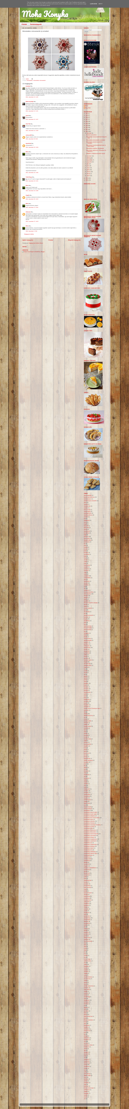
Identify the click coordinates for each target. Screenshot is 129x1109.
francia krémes (87, 638)
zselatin (85, 1095)
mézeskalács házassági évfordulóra (92, 824)
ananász (86, 507)
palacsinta (86, 909)
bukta (85, 550)
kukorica (86, 742)
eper (85, 609)
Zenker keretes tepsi (89, 1088)
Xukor (85, 1077)
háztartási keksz (88, 665)
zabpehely (86, 1082)
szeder (85, 994)
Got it (100, 3)
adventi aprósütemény (89, 497)
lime (85, 769)
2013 (87, 127)
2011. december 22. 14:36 (32, 172)
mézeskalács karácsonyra (90, 830)
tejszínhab (28, 143)
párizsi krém (87, 916)
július (88, 163)
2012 (87, 129)
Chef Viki (28, 123)
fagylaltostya (87, 620)
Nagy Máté (88, 107)
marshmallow (87, 794)
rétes (85, 944)
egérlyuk (86, 597)
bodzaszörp (86, 541)
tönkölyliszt (86, 1039)
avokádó (86, 516)
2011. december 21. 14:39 (32, 130)
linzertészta (86, 774)
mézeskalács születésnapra (90, 844)
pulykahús (86, 932)
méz (85, 805)
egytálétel (86, 601)
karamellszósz (87, 692)
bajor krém (86, 527)
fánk (85, 624)
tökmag (85, 1036)
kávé (85, 695)
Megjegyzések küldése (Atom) (36, 243)
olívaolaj (86, 894)
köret (85, 729)
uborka (85, 1048)
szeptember (90, 160)
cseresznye (86, 568)
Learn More (93, 3)
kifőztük (85, 713)
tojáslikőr (86, 1027)
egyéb (85, 599)
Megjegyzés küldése (29, 234)
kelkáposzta (87, 699)
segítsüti (86, 969)
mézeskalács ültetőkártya (90, 851)
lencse (85, 755)
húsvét (85, 672)
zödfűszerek (87, 1089)
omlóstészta (87, 898)
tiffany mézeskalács (88, 1020)
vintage (85, 1068)
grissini (85, 656)
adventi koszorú (87, 498)
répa (85, 942)
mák (85, 785)
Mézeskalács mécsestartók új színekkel (95, 140)
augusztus (89, 161)
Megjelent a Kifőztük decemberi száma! (95, 153)
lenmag (85, 756)
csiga (85, 572)
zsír (85, 1098)
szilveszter (86, 1002)
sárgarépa (86, 966)
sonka (85, 975)
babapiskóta (87, 520)
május (88, 167)
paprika (85, 910)
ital (84, 674)
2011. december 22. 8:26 (32, 138)
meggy (85, 801)
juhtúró (85, 679)
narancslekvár (87, 885)
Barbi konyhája (29, 101)
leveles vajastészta (88, 760)
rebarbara (86, 939)
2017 (87, 119)
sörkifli (85, 980)
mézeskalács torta (88, 849)
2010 (87, 178)
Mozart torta (87, 873)
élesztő (85, 604)
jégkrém (86, 676)
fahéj (85, 622)
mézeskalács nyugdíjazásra (90, 839)
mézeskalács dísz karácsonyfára (91, 817)
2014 (87, 125)
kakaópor (86, 683)
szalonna (86, 993)
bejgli (85, 534)
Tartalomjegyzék (36, 24)
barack (85, 529)
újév (85, 1050)
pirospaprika (87, 923)
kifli (84, 712)
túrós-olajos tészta (88, 1045)
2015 (87, 123)
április (88, 169)
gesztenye (86, 644)
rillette (85, 950)
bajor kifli (86, 525)
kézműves (86, 710)
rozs (85, 953)
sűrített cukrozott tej (88, 985)
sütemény (86, 987)
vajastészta (86, 1061)
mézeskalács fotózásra (89, 823)
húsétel (85, 670)
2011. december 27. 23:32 (32, 207)
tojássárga (86, 1028)
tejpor (85, 1012)
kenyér (85, 703)
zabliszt (85, 1080)
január (88, 175)
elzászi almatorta (88, 608)
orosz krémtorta (87, 900)
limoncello (86, 771)
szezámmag (87, 996)
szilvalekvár (86, 1000)
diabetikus (86, 584)
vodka (85, 1071)
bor (84, 543)
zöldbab (86, 1091)
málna (85, 787)
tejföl (85, 1009)
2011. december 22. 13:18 (32, 147)
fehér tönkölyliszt (88, 627)
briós (85, 545)
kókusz (85, 719)
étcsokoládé (87, 611)
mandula (86, 790)
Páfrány (86, 907)
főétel (85, 635)
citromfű (86, 559)
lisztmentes (86, 778)
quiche (85, 935)
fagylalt (85, 618)
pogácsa (86, 928)
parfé (85, 914)
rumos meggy (87, 959)
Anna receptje (87, 509)
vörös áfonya (87, 1073)
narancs (86, 882)
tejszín (85, 1014)
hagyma (86, 661)
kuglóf (85, 740)
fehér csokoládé (87, 626)
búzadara (86, 552)
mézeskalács (30, 80)
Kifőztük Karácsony (88, 715)
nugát (85, 889)
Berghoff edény (87, 540)
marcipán (86, 792)
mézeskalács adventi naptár (90, 812)
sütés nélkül (87, 989)
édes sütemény (87, 593)
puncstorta (86, 934)
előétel (85, 606)
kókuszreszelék (87, 720)
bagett (85, 524)
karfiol (85, 694)
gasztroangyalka (88, 640)
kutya (85, 747)
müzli (85, 878)
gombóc (86, 649)
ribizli (85, 946)
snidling (85, 973)
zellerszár (86, 1086)
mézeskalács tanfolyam (89, 846)
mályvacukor (87, 789)
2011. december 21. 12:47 (32, 119)
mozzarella (86, 874)
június (88, 165)
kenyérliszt (86, 704)
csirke (85, 574)
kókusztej (86, 722)
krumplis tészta (87, 738)
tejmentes (86, 1011)
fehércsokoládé (87, 629)
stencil (85, 984)
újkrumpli (86, 1054)
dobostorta (86, 590)
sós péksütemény (88, 977)
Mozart (85, 871)
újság (85, 1055)
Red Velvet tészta (88, 941)
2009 (87, 180)
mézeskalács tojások (89, 848)
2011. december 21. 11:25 (32, 97)
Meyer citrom (87, 803)
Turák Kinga (29, 177)
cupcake (86, 567)
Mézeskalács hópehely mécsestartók (95, 148)
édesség (86, 595)
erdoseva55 (29, 135)
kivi (84, 717)
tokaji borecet (87, 1030)
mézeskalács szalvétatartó (90, 840)
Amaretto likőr (87, 506)
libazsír (85, 767)
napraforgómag (87, 880)
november (89, 156)
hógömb (86, 667)
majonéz (86, 783)
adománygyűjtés (88, 495)
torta (85, 1032)
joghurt (85, 678)
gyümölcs (86, 658)
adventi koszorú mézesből (90, 500)
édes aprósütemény (88, 592)
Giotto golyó (87, 645)
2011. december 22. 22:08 (32, 190)
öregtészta (86, 903)
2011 (87, 131)
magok (85, 781)
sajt (85, 962)
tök (84, 1034)
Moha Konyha (45, 13)
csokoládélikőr (87, 577)
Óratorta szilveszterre (91, 134)
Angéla (27, 195)
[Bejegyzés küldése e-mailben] (32, 78)
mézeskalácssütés (88, 855)
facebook (86, 617)
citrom (85, 558)
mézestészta (87, 860)
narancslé (86, 883)
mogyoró (86, 866)
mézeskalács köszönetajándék (91, 833)
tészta (85, 1018)
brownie (86, 549)
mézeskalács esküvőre (89, 821)
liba (85, 765)
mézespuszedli (87, 858)
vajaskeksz (86, 1059)
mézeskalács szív (88, 842)
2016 (87, 121)
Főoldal (24, 24)
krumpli (85, 737)
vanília (85, 1064)
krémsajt (86, 735)
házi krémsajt (87, 663)
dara (85, 579)
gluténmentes (87, 647)
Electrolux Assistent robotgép (91, 602)
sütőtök (85, 991)
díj (84, 586)
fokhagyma (86, 633)
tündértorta (86, 1046)
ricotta (85, 948)
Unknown (28, 211)
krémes (85, 733)
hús (85, 669)
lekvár (85, 751)
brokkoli (86, 547)
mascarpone (87, 796)
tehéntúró (86, 1003)
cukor (85, 563)
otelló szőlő (86, 901)
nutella (85, 891)
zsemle (85, 1096)
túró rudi (86, 1043)
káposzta (86, 686)
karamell (86, 690)
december (89, 133)
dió (84, 588)
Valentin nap (87, 1062)
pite (85, 926)
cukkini (85, 561)
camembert (86, 554)
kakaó (85, 681)
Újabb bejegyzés (27, 240)
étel (85, 613)
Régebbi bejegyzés (74, 240)
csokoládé (86, 575)
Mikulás (85, 862)
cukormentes (87, 565)
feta (85, 631)
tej (84, 1005)
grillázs (85, 654)
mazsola (86, 798)
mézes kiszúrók (87, 806)
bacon (85, 522)
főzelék (85, 636)
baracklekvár (87, 531)
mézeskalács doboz (88, 819)
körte (85, 731)
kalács (85, 685)
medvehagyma (87, 799)
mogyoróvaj (86, 869)
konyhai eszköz (87, 726)
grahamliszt (86, 652)
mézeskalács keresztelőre (90, 831)
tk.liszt (85, 1021)
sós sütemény (87, 978)
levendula (86, 762)
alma (85, 502)
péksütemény (87, 917)
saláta (85, 964)
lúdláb (85, 780)
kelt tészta (86, 701)
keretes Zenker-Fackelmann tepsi (92, 708)
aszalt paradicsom (88, 515)
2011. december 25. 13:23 (32, 199)
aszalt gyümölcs (87, 513)
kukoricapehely (87, 744)
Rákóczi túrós (87, 937)
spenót (85, 982)
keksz (85, 697)
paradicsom (86, 912)
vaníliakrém (86, 1066)
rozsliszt (86, 955)
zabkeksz (86, 1079)
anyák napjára (87, 511)
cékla (85, 556)
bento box (86, 536)
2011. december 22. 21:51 (32, 181)
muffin (85, 876)
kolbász (85, 724)
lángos (85, 749)
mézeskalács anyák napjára (90, 814)
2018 (87, 117)
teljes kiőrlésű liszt (88, 1016)
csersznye (86, 570)
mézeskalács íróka (88, 828)
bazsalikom (86, 533)
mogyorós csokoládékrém (90, 867)
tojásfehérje (86, 1025)
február (88, 173)
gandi (27, 115)
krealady (28, 86)
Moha (27, 151)
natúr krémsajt (87, 887)
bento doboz (87, 538)
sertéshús (86, 971)
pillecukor (86, 921)
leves (85, 763)
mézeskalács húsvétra (89, 826)
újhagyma (86, 1052)
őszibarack (86, 905)
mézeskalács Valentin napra (90, 853)
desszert (86, 583)
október (89, 157)
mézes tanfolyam (88, 808)
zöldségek (86, 1093)
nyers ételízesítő (88, 892)
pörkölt (85, 930)
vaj (84, 1057)
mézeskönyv (87, 857)
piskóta (85, 925)
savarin (85, 968)
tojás (85, 1023)
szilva (85, 998)
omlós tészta (87, 896)
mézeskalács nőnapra (89, 837)
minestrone (86, 864)
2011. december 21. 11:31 (32, 111)
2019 (87, 115)
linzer (85, 772)
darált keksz (87, 581)
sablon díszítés (87, 960)
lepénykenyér (87, 758)
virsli (85, 1070)
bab (85, 518)
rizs (85, 951)
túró (85, 1041)
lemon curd (86, 753)
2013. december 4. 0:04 (31, 231)
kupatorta (86, 746)
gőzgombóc (86, 651)
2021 (87, 113)
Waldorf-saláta (87, 1075)
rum (85, 957)
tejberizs (86, 1007)
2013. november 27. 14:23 (32, 221)
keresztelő (86, 706)
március (89, 171)
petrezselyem (87, 919)
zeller (85, 1084)
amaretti (86, 504)
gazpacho (86, 642)
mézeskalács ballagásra (89, 815)
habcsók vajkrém (88, 660)
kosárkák (86, 728)
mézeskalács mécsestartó (39, 80)
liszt (85, 776)
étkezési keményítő (88, 615)
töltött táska (86, 1037)
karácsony (86, 688)
